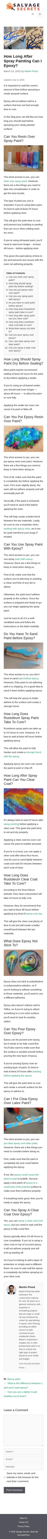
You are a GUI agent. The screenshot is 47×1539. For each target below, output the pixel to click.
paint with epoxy (23, 559)
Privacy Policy (23, 1526)
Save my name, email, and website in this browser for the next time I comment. (22, 1477)
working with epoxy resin (17, 528)
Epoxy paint (14, 1379)
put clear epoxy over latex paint (20, 1143)
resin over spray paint (15, 181)
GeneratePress (23, 1535)
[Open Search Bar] (32, 14)
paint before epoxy (28, 678)
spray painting (11, 824)
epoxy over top (34, 913)
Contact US (23, 1522)
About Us (23, 1518)
